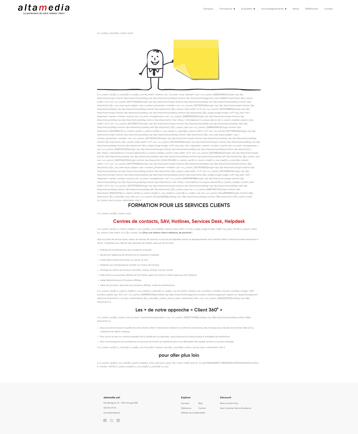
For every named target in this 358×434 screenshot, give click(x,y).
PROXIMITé (116, 193)
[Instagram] (111, 420)
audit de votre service (192, 328)
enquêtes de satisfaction (217, 337)
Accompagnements (272, 8)
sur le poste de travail (147, 342)
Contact (328, 8)
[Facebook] (105, 420)
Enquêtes (246, 8)
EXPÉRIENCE (116, 131)
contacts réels (241, 328)
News (296, 8)
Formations (225, 8)
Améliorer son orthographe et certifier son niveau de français (129, 265)
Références (311, 8)
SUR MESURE (169, 160)
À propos (208, 8)
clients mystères (122, 332)
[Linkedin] (118, 420)
